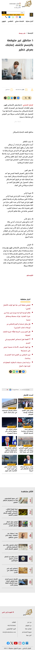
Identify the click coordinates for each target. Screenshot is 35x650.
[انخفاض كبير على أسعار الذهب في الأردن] (23, 570)
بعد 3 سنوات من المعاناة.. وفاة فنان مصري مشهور (11, 535)
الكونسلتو (29, 275)
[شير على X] (15, 98)
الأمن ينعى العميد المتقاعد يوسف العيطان (27, 412)
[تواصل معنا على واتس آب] (13, 17)
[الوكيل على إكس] (11, 643)
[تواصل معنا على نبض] (20, 17)
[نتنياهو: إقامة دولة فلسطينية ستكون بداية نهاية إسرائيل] (9, 441)
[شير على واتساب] (8, 98)
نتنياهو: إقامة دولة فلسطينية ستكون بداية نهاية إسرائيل (10, 450)
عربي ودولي (28, 427)
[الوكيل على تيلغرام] (23, 643)
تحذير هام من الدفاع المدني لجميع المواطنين (11, 559)
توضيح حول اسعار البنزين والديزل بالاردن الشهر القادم (10, 524)
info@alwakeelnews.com (9, 632)
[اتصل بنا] (6, 17)
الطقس (10, 21)
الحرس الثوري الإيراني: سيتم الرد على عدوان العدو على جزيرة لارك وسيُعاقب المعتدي (26, 450)
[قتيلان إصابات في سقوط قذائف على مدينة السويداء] (9, 422)
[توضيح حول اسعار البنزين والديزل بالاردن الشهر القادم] (23, 524)
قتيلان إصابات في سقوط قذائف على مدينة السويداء (11, 431)
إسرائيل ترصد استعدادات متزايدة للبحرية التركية (27, 431)
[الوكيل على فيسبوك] (8, 643)
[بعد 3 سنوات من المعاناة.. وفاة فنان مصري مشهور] (23, 535)
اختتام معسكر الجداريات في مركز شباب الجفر (9, 412)
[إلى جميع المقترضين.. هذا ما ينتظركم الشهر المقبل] (23, 500)
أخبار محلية (29, 21)
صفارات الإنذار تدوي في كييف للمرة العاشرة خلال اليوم (10, 469)
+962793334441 (11, 625)
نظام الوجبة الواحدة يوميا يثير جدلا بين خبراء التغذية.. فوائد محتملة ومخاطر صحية (17, 316)
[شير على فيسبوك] (18, 98)
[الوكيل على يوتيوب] (16, 643)
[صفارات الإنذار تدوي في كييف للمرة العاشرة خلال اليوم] (9, 460)
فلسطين (12, 446)
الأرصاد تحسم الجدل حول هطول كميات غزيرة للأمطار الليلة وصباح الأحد (11, 582)
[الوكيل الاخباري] (27, 612)
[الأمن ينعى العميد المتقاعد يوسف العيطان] (25, 404)
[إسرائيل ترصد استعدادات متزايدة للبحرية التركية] (25, 422)
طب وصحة (22, 33)
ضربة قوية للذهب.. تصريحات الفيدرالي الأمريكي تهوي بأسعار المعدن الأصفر (10, 512)
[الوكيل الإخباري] (27, 4)
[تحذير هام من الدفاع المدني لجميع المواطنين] (23, 559)
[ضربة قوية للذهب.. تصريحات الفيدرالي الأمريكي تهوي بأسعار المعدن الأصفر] (23, 512)
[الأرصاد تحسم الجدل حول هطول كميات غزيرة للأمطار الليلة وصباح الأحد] (23, 582)
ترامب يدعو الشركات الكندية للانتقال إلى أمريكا (26, 469)
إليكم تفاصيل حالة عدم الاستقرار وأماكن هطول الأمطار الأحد (10, 547)
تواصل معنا (28, 629)
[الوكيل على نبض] (27, 643)
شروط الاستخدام (26, 632)
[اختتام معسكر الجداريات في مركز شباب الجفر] (9, 404)
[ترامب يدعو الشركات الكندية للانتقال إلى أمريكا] (25, 460)
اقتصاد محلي (19, 21)
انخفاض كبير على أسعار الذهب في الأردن (12, 570)
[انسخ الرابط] (5, 98)
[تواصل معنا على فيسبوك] (9, 17)
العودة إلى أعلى (7, 612)
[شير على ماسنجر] (12, 98)
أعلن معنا (28, 635)
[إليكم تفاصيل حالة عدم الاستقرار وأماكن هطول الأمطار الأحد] (23, 547)
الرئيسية (30, 33)
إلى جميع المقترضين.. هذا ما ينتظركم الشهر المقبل (10, 500)
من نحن (29, 622)
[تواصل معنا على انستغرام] (17, 17)
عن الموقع (28, 625)
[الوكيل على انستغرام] (19, 643)
